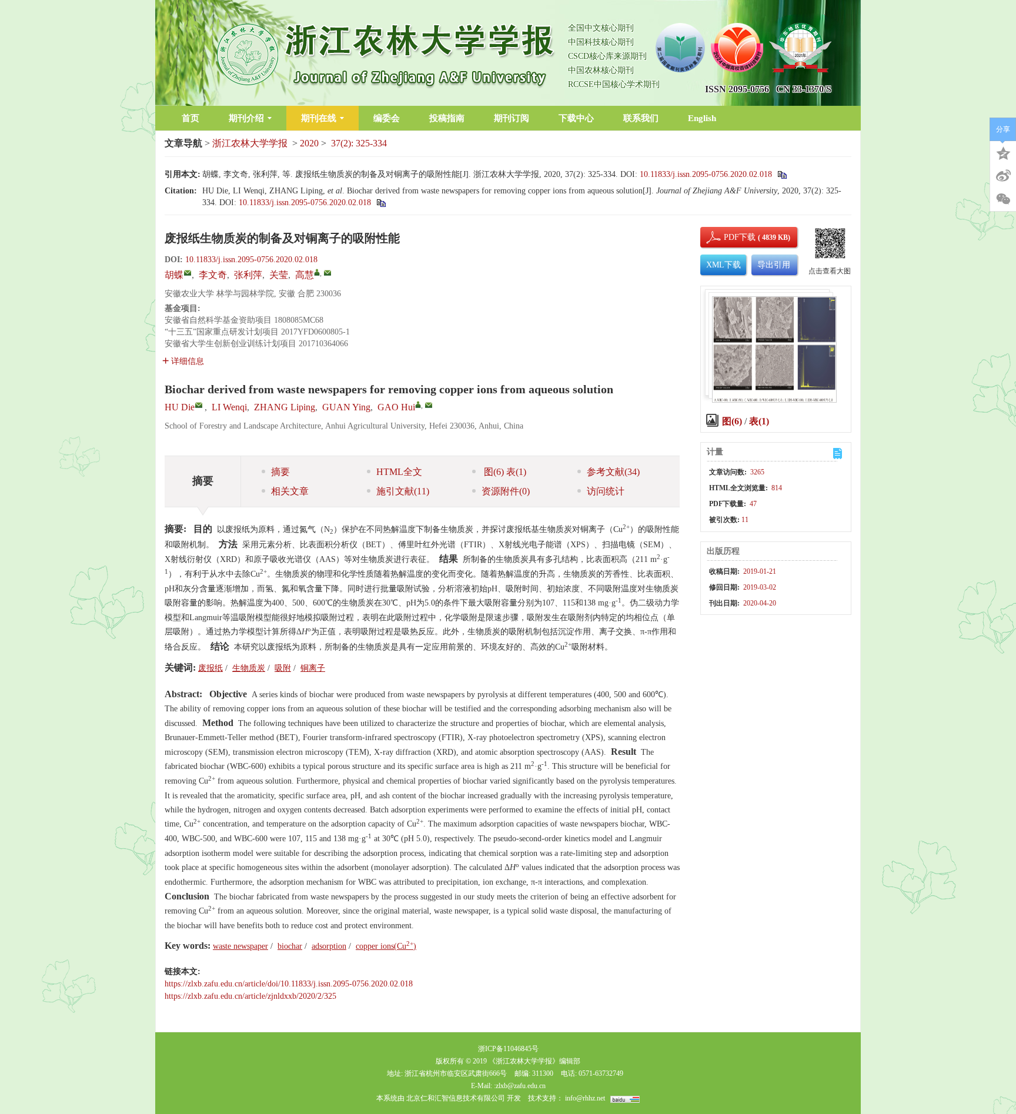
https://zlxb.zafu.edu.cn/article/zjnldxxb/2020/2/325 (250, 996)
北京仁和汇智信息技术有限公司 (455, 1098)
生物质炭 (248, 668)
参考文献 (613, 472)
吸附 (283, 668)
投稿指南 (446, 118)
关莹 (278, 275)
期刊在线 (318, 118)
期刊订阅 (511, 118)
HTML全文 (399, 472)
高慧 (304, 275)
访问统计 (605, 491)
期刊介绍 (246, 118)
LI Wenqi (229, 407)
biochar (290, 946)
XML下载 (723, 264)
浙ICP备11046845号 (508, 1049)
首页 (190, 118)
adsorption (329, 946)
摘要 (280, 472)
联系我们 (641, 118)
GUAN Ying (346, 407)
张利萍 (248, 275)
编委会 (386, 118)
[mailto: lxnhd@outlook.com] (199, 405)
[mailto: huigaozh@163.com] (429, 405)
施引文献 (402, 491)
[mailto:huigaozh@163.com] (327, 273)
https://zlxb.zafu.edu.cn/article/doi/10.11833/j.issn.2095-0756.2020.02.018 (289, 983)
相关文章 (290, 491)
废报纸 (210, 668)
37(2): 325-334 (359, 143)
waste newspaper (240, 946)
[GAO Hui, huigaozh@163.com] (418, 404)
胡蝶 (174, 275)
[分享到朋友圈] (1003, 199)
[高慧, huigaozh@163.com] (317, 272)
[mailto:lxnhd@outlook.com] (187, 273)
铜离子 (312, 668)
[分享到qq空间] (1003, 152)
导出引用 (773, 264)
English (702, 118)
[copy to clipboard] (380, 202)
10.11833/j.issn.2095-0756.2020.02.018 (706, 174)
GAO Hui (396, 407)
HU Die (180, 407)
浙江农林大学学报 (250, 143)
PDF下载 (730, 237)
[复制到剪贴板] (781, 174)
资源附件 (506, 491)
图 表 (504, 472)
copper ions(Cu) (386, 946)
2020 (309, 143)
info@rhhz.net (585, 1098)
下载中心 (576, 118)
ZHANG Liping (284, 407)
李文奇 (213, 275)
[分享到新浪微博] (1003, 176)
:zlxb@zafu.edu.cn (520, 1086)
